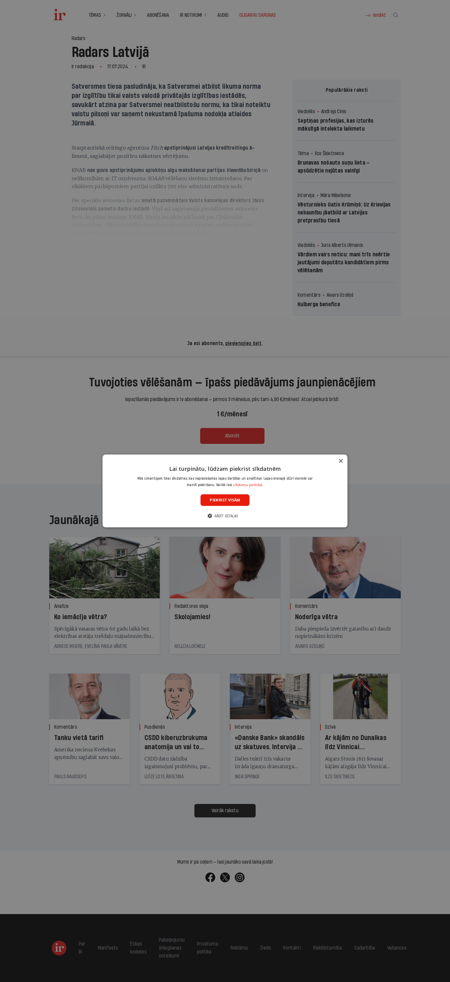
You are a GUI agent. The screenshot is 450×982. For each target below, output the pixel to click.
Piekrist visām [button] (225, 500)
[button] (225, 516)
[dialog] (225, 491)
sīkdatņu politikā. (248, 484)
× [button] (340, 461)
